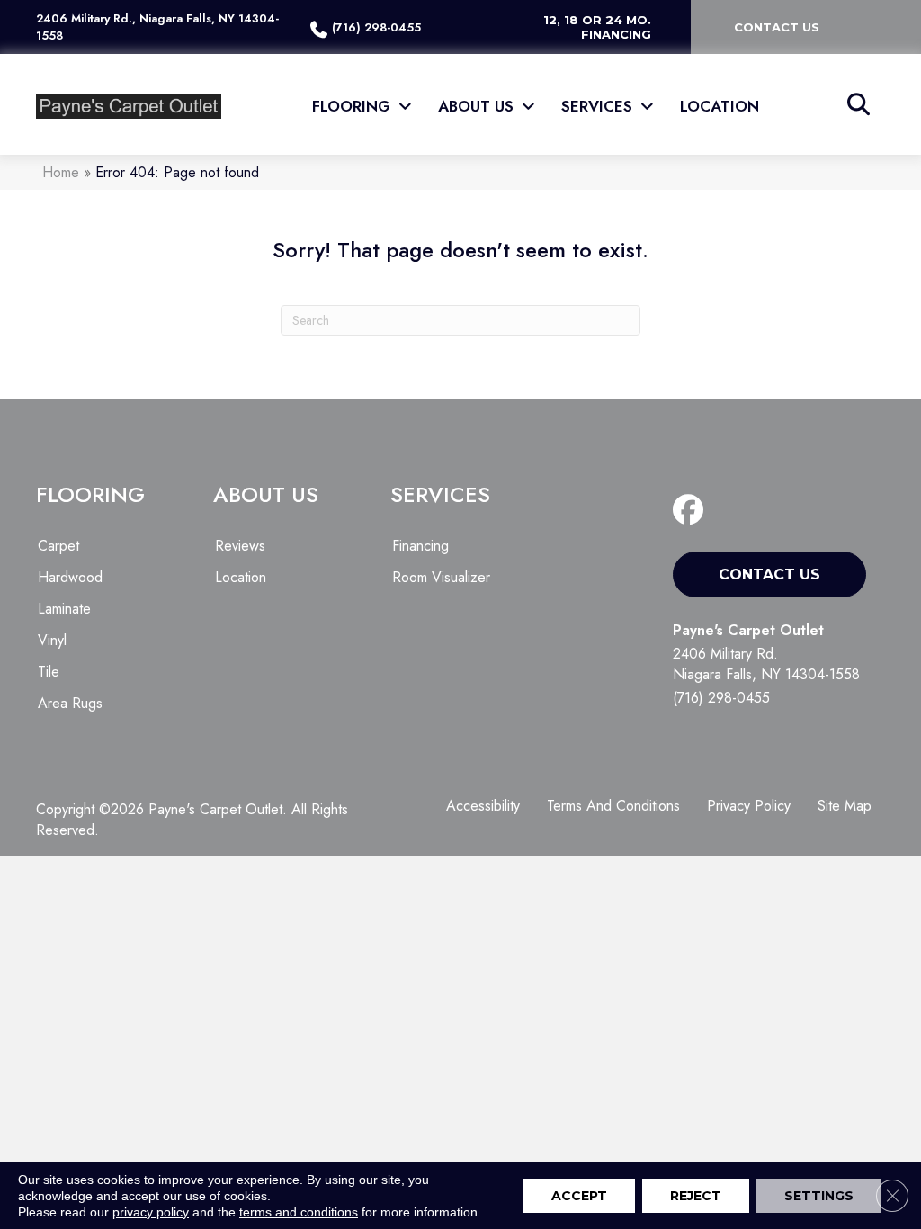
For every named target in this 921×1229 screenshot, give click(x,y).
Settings (819, 1196)
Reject (695, 1196)
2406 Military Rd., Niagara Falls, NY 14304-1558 (157, 27)
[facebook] (692, 511)
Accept (579, 1196)
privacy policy (150, 1212)
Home (60, 172)
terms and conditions (298, 1212)
